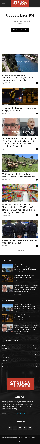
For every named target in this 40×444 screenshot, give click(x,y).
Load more (19, 250)
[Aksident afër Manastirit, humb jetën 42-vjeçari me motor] (20, 96)
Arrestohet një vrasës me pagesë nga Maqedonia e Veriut (19, 241)
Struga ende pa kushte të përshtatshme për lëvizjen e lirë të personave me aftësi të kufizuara (18, 77)
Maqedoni (5, 104)
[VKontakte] (30, 428)
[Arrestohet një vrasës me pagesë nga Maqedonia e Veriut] (20, 229)
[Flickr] (20, 428)
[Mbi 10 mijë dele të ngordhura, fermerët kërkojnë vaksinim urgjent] (20, 163)
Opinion (5, 135)
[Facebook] (15, 428)
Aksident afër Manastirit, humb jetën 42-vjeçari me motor (19, 109)
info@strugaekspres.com (18, 413)
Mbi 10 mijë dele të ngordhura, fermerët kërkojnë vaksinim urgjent (18, 175)
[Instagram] (25, 428)
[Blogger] (10, 428)
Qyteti (4, 71)
